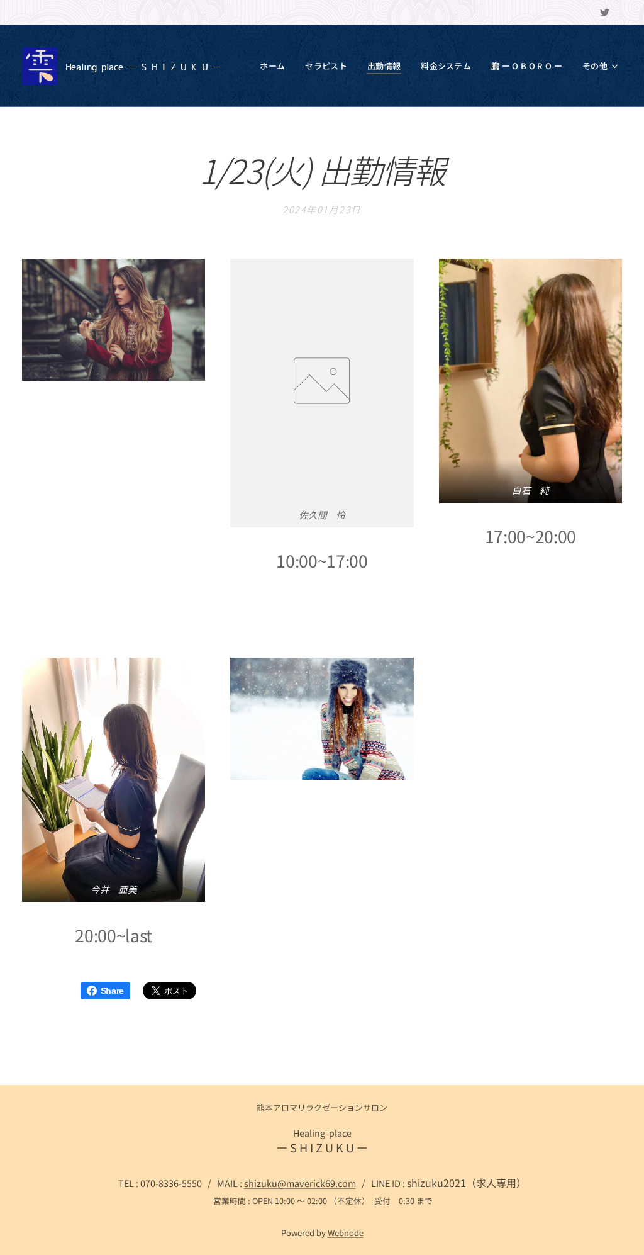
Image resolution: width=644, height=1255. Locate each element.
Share (112, 991)
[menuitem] (276, 66)
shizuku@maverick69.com (300, 1183)
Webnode (346, 1233)
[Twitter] (605, 12)
